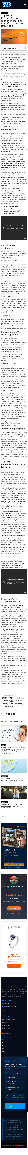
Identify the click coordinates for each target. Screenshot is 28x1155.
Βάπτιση (4, 1049)
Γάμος (4, 1046)
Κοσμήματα (5, 1043)
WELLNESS (4, 13)
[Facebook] (3, 1011)
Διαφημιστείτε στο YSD (8, 1019)
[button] (25, 4)
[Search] (25, 817)
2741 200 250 (8, 1003)
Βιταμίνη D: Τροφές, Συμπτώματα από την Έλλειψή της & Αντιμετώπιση (13, 779)
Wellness (4, 1037)
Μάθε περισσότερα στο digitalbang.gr (15, 1106)
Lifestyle (4, 1052)
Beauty (4, 1040)
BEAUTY (4, 745)
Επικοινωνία (5, 1022)
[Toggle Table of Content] (23, 48)
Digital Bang (20, 1145)
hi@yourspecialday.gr (10, 1006)
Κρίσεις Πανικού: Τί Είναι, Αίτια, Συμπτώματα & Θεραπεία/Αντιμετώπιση (11, 806)
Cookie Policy (6, 1028)
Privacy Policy (6, 1025)
